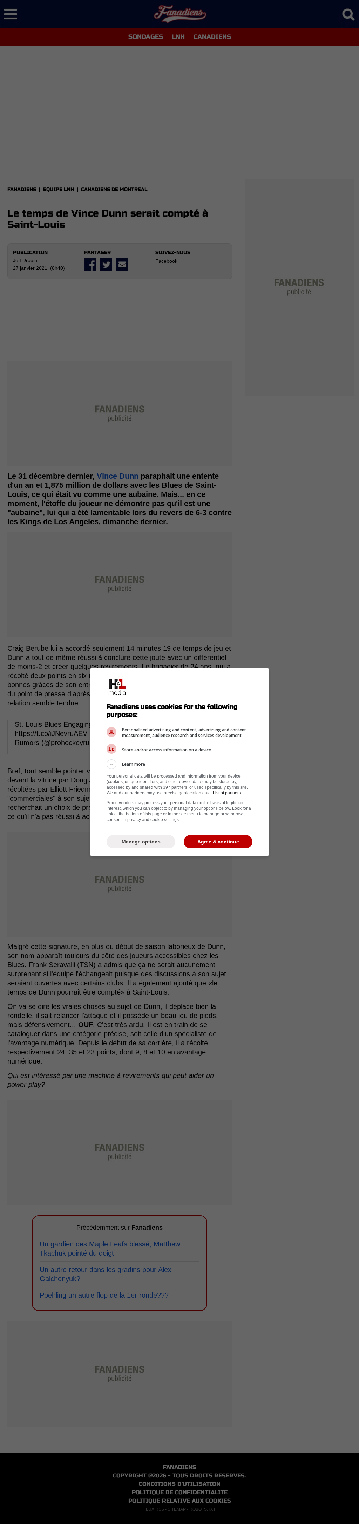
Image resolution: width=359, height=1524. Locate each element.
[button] (179, 764)
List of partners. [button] (227, 793)
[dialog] (179, 762)
